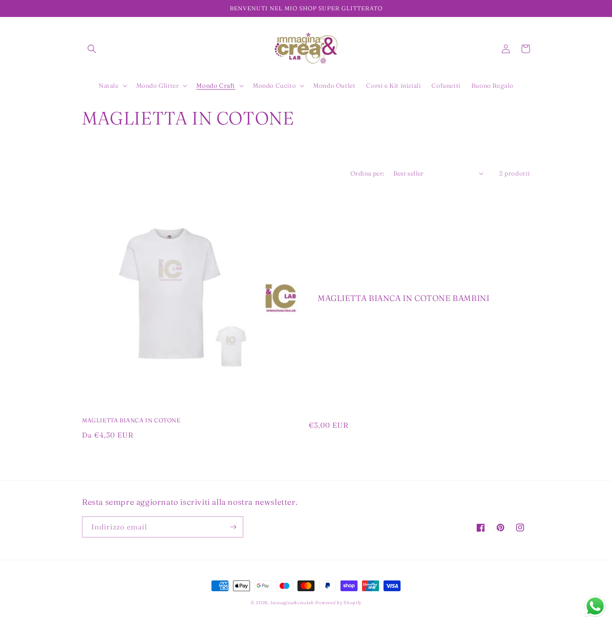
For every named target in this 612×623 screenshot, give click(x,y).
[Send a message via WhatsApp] (595, 606)
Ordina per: (367, 173)
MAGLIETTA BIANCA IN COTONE (131, 420)
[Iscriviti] (233, 526)
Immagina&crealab (292, 603)
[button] (92, 49)
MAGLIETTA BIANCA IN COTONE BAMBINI (403, 298)
